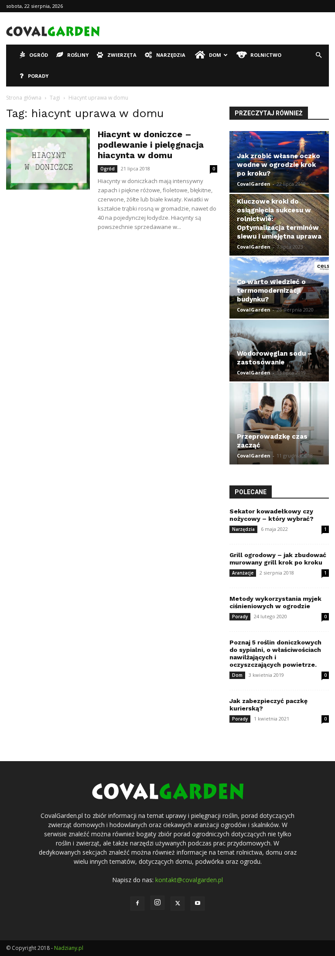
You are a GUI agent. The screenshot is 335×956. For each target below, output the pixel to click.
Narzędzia (170, 55)
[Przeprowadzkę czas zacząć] (279, 424)
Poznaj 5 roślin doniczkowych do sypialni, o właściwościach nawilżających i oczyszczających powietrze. (275, 653)
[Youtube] (198, 904)
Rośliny (78, 55)
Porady (38, 76)
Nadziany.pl (68, 948)
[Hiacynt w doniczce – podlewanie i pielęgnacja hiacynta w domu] (48, 159)
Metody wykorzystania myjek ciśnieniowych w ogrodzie (275, 602)
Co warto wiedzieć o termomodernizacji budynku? (271, 290)
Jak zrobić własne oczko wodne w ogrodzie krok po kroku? (278, 164)
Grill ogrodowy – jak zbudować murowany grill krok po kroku (277, 558)
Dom (215, 55)
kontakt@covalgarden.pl (189, 880)
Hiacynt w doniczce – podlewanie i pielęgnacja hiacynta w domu (151, 144)
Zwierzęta (122, 55)
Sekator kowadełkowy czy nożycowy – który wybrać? (271, 515)
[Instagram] (157, 903)
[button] (318, 55)
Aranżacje (242, 573)
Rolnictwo (265, 55)
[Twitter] (178, 904)
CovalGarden (253, 183)
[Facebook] (137, 904)
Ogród (38, 55)
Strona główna (23, 97)
